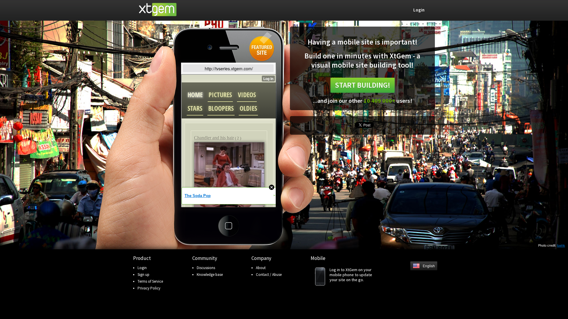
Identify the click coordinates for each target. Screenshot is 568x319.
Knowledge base (210, 274)
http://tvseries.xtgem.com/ (229, 68)
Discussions (206, 267)
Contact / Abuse (269, 274)
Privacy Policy (149, 288)
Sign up (143, 274)
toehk (561, 245)
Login (142, 267)
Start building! (362, 85)
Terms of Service (150, 281)
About (261, 267)
